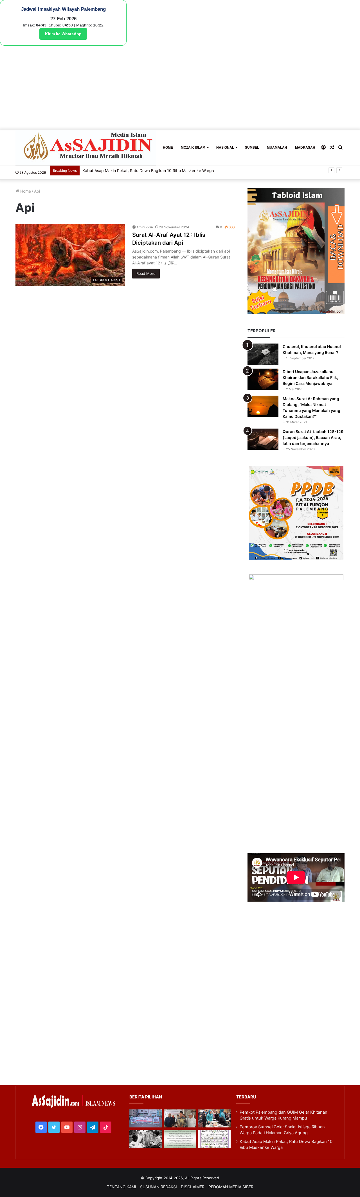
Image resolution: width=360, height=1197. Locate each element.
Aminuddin (144, 227)
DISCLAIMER (192, 1186)
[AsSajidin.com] (85, 147)
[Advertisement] (180, 87)
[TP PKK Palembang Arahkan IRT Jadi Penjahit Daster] (214, 1118)
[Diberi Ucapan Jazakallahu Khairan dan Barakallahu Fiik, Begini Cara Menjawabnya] (263, 379)
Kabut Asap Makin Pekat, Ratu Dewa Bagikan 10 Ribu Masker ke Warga (148, 170)
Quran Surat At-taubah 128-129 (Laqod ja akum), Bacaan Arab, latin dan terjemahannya (313, 437)
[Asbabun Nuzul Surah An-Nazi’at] (180, 1139)
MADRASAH (305, 148)
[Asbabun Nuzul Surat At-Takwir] (214, 1139)
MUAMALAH (277, 148)
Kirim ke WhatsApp (63, 34)
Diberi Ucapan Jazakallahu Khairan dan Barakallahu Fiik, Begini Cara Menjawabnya (310, 377)
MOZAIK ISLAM (193, 148)
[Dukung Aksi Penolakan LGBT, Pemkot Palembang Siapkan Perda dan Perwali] (145, 1118)
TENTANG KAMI (121, 1186)
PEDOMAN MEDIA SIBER (230, 1186)
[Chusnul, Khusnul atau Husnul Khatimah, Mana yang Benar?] (263, 354)
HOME (168, 148)
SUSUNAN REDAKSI (158, 1186)
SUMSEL (252, 148)
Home (25, 191)
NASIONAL (225, 148)
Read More (146, 273)
